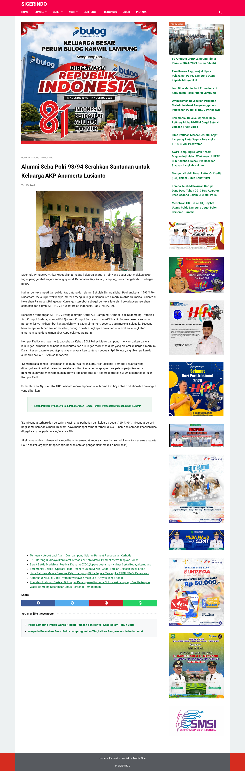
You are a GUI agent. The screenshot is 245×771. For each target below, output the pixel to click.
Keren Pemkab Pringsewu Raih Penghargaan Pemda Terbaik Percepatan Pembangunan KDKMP (87, 405)
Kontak (126, 758)
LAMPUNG (90, 11)
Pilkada (141, 11)
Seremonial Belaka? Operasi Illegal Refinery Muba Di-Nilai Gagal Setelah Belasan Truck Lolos (87, 568)
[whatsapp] (140, 603)
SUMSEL (39, 11)
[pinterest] (106, 603)
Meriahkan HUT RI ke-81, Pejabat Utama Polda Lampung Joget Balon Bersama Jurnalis (195, 207)
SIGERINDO (34, 4)
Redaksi (113, 758)
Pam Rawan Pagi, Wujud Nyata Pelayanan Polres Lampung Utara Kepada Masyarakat (193, 76)
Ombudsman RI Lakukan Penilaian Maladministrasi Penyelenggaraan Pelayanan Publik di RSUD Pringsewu (196, 105)
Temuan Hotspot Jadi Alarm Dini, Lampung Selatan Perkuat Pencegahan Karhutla (80, 555)
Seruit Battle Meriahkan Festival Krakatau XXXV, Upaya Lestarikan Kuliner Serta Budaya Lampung (90, 564)
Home (24, 11)
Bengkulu (110, 11)
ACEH (72, 11)
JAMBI (56, 11)
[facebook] (38, 603)
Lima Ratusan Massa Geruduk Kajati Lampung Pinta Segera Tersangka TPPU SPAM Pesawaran (89, 573)
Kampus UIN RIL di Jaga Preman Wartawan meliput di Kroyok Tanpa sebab (77, 577)
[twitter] (72, 603)
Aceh (126, 11)
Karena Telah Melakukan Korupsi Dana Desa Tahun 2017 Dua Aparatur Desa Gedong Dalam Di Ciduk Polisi (195, 190)
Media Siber (139, 758)
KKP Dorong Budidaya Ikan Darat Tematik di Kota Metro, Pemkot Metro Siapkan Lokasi (84, 560)
